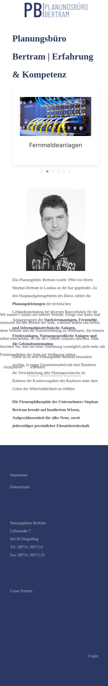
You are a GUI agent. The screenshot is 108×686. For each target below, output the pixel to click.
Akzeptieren (12, 367)
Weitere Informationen (45, 375)
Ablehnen (37, 367)
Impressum (72, 375)
